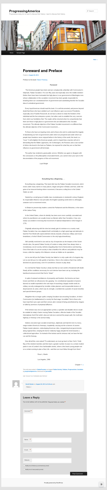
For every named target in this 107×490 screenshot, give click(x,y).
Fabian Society (57, 369)
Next (95, 59)
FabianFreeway (41, 369)
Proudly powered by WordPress (53, 483)
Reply (28, 387)
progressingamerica (31, 371)
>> (83, 364)
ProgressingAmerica (24, 11)
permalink (49, 371)
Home (11, 53)
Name (27, 439)
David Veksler (30, 384)
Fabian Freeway (42, 80)
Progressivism (72, 369)
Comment (28, 411)
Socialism (80, 369)
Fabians (65, 369)
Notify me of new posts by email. (34, 469)
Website (26, 460)
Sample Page (21, 53)
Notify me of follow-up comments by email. (37, 465)
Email (27, 449)
